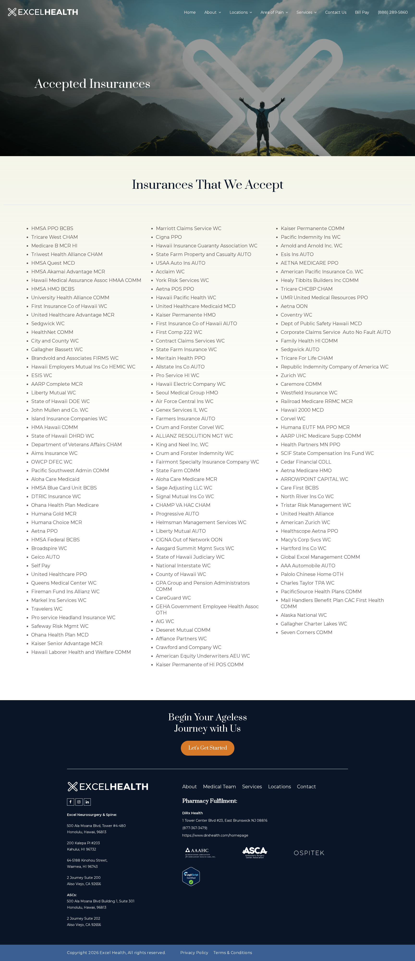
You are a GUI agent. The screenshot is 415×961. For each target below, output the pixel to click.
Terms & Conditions (232, 952)
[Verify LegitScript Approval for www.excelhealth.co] (191, 884)
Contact (306, 787)
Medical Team (219, 787)
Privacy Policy (194, 952)
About (189, 787)
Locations (279, 787)
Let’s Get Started (207, 748)
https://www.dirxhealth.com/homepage (215, 835)
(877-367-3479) (194, 828)
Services (252, 787)
